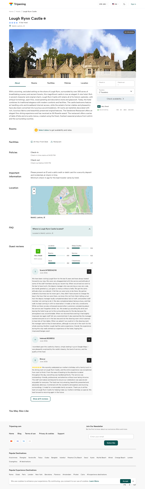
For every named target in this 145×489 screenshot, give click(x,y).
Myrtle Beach (101, 458)
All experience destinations (97, 474)
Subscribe (111, 443)
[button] (61, 198)
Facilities (51, 83)
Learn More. (94, 481)
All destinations (25, 462)
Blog (19, 433)
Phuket (76, 474)
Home (11, 11)
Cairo (83, 474)
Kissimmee (13, 458)
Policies (67, 83)
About (17, 83)
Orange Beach (120, 458)
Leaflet (70, 213)
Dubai (18, 474)
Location (84, 83)
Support (61, 433)
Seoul (86, 458)
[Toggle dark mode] (124, 4)
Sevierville (32, 458)
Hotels (18, 11)
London (130, 458)
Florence (57, 474)
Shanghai (23, 458)
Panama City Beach (75, 458)
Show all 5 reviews (40, 399)
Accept (125, 481)
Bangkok (54, 458)
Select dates (44, 130)
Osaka (47, 458)
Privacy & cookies (46, 433)
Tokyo (40, 458)
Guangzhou (13, 462)
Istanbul (62, 458)
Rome (11, 474)
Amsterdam (67, 474)
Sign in (133, 4)
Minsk (110, 458)
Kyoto (92, 458)
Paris (24, 474)
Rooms (34, 83)
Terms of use (30, 433)
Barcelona (48, 474)
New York (38, 474)
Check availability (114, 99)
